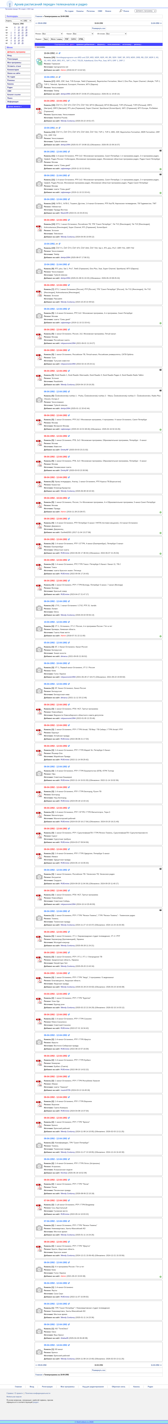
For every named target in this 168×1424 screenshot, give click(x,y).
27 (26, 27)
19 (19, 43)
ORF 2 (122, 60)
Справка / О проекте (15, 1393)
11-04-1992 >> (156, 23)
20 (22, 27)
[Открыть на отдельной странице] (59, 53)
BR (110, 57)
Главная (38, 16)
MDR (133, 57)
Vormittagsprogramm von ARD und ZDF (72, 57)
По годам (69, 11)
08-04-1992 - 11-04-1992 (55, 175)
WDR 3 (152, 57)
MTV (109, 60)
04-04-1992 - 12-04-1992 (55, 994)
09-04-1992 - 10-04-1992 (55, 498)
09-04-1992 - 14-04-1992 (55, 1345)
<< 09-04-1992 (40, 23)
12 (15, 43)
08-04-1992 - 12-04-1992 (55, 1242)
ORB (138, 57)
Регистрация (47, 1387)
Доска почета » (15, 106)
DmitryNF (65, 450)
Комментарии (13, 70)
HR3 (49, 60)
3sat (105, 60)
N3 (157, 57)
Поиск (126, 11)
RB (142, 57)
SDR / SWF (117, 57)
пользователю (113, 44)
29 (26, 33)
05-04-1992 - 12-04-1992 (55, 643)
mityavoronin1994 (68, 343)
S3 (45, 60)
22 (22, 33)
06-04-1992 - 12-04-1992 (55, 152)
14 (19, 30)
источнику (126, 44)
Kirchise (64, 1173)
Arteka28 (64, 1338)
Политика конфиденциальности (37, 1393)
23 (22, 35)
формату (101, 44)
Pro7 (74, 60)
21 (22, 30)
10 (15, 38)
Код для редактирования (93, 1387)
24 (22, 38)
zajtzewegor (66, 168)
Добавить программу (144, 11)
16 (19, 35)
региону (137, 44)
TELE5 (80, 60)
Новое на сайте (13, 73)
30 (26, 35)
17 (19, 38)
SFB (128, 57)
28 (26, 30)
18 (19, 40)
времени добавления (85, 44)
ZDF (146, 57)
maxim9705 (65, 1090)
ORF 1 (115, 60)
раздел (36, 1402)
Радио (10, 87)
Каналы (80, 11)
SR (124, 57)
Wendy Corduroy (68, 121)
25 (22, 40)
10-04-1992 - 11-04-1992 (55, 264)
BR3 (59, 60)
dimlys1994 (65, 94)
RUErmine (65, 553)
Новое (108, 11)
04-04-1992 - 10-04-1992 (55, 101)
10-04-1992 (49, 77)
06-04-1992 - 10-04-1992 (55, 663)
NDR (102, 57)
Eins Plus (98, 60)
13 (19, 27)
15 (19, 33)
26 (22, 43)
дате (72, 44)
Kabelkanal (88, 60)
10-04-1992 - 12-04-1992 (55, 622)
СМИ (100, 11)
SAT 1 (68, 60)
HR (106, 57)
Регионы (91, 11)
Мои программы (14, 63)
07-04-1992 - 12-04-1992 (55, 1200)
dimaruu (64, 656)
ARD (92, 57)
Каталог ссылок (14, 95)
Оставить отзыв (14, 66)
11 (15, 40)
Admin (63, 70)
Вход (32, 1387)
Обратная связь (118, 1387)
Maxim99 (64, 213)
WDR (97, 57)
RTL (63, 60)
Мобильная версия (14, 1397)
